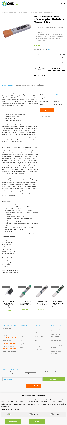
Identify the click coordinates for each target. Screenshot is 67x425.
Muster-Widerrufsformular (40, 341)
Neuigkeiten (22, 344)
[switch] (9, 414)
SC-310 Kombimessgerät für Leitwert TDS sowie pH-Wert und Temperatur (41, 304)
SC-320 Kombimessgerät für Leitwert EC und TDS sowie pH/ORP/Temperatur (58, 304)
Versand (49, 49)
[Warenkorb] (64, 3)
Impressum (38, 329)
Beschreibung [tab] (7, 85)
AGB (36, 333)
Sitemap (21, 347)
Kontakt (21, 333)
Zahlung (21, 336)
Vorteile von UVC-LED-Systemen (57, 346)
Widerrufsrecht (39, 336)
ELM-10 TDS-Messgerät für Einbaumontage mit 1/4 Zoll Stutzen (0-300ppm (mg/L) (9, 304)
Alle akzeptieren (13, 421)
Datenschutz (38, 349)
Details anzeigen (57, 423)
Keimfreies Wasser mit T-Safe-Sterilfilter (56, 341)
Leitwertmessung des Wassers (56, 330)
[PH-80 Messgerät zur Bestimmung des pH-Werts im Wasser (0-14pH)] (17, 30)
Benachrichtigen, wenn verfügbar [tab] (30, 85)
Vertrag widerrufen (47, 110)
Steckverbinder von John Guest (56, 358)
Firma (20, 329)
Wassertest (57, 98)
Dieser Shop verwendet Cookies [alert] (33, 396)
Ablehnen (37, 421)
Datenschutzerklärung (31, 372)
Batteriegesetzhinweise (41, 346)
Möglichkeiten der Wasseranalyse (56, 335)
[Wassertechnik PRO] (10, 4)
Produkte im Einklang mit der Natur (56, 352)
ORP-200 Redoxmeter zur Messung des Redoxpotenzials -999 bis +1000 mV (25, 304)
